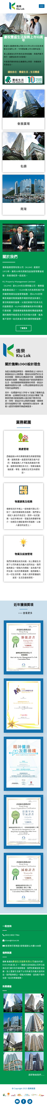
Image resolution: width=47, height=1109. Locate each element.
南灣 (23, 209)
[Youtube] (17, 1101)
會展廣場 (23, 123)
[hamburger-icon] (41, 6)
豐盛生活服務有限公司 (23, 961)
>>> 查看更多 (25, 613)
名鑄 (23, 166)
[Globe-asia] (29, 1101)
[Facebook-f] (23, 1101)
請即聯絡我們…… (36, 1074)
